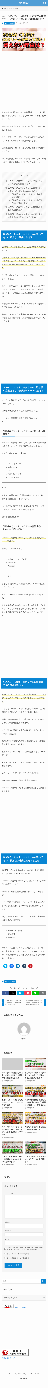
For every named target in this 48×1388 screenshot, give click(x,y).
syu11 (24, 1039)
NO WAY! (24, 3)
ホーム (11, 1374)
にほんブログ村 (20, 1307)
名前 (7, 1222)
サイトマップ (35, 1374)
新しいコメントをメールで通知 (18, 1254)
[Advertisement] (24, 83)
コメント (9, 1193)
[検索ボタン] (45, 3)
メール (8, 1231)
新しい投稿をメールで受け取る (18, 1258)
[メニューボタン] (3, 3)
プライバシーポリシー (22, 1374)
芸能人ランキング (8, 1358)
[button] (5, 993)
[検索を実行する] (43, 1281)
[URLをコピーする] (42, 993)
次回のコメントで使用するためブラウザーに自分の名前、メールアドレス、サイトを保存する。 (25, 1248)
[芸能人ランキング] (15, 1355)
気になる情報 (9, 23)
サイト (7, 1239)
